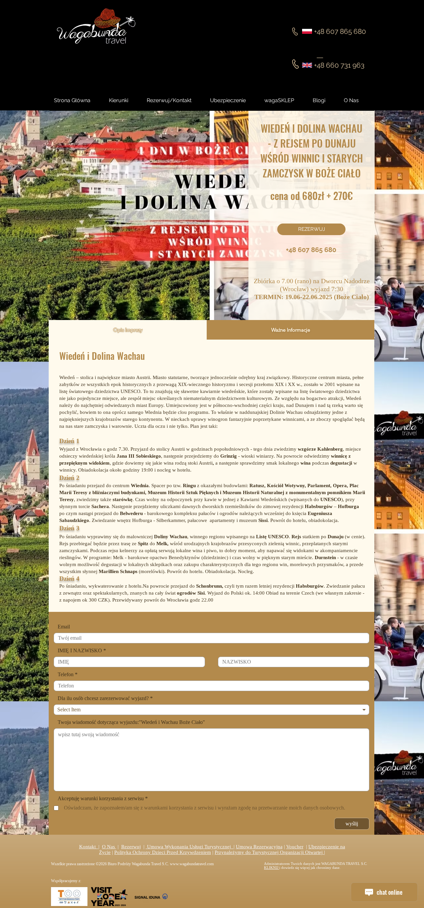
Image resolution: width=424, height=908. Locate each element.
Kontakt (88, 846)
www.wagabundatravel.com (192, 864)
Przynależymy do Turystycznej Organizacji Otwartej (269, 852)
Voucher (294, 846)
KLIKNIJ (271, 868)
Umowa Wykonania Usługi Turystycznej (190, 846)
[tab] (128, 330)
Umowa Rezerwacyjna (259, 846)
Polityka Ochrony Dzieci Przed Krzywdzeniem (162, 852)
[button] (325, 100)
